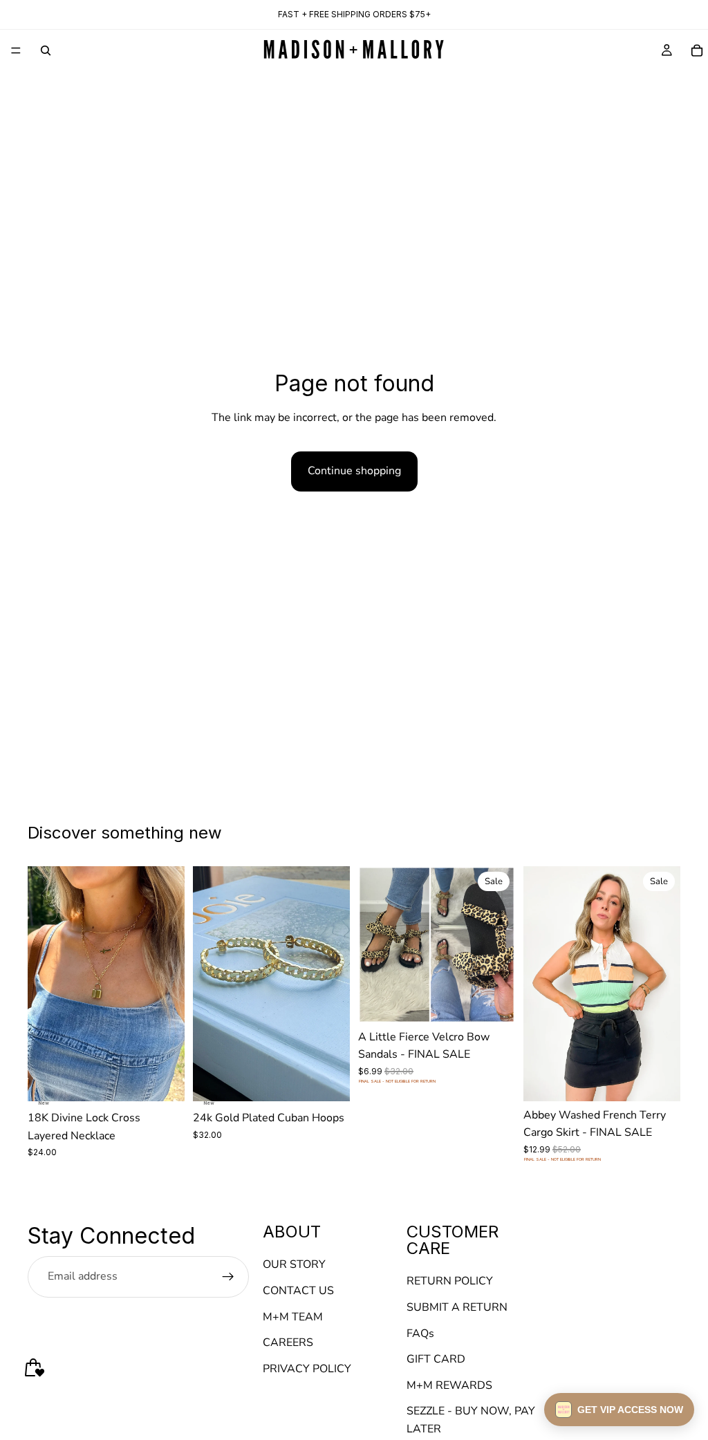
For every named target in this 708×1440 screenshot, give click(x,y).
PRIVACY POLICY (307, 1368)
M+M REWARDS (449, 1385)
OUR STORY (294, 1265)
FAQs (420, 1333)
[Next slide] (169, 984)
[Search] (45, 50)
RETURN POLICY (450, 1281)
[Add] (163, 1079)
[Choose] (493, 1001)
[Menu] (16, 50)
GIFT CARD (436, 1359)
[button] (619, 1409)
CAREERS (288, 1342)
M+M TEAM (293, 1317)
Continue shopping (354, 470)
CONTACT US (298, 1290)
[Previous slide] (43, 984)
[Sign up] (228, 1276)
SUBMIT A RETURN (457, 1307)
